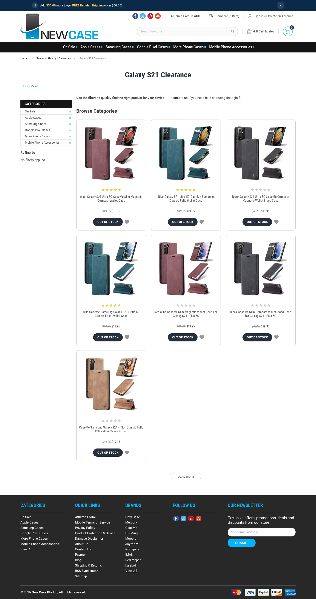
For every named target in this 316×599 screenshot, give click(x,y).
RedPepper (133, 560)
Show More (30, 86)
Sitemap (81, 576)
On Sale (69, 47)
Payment (81, 555)
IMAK (129, 555)
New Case (132, 517)
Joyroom (131, 544)
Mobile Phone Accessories (230, 47)
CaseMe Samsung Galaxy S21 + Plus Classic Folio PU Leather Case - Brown (111, 429)
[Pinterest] (150, 16)
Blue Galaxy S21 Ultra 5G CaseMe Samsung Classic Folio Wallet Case (186, 199)
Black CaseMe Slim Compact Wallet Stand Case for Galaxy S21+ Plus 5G (260, 314)
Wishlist (127, 222)
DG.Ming (131, 533)
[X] (143, 16)
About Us (81, 544)
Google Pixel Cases (152, 47)
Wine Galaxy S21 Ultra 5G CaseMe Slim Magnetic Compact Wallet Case (111, 199)
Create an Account (280, 16)
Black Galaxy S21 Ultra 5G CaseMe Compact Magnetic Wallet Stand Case (260, 199)
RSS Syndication (86, 571)
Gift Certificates (263, 31)
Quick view (111, 153)
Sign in (259, 16)
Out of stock (107, 222)
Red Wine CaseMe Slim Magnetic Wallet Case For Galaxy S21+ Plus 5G (185, 314)
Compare (227, 16)
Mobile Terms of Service (92, 522)
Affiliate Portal (85, 517)
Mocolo (131, 539)
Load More (186, 476)
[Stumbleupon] (158, 16)
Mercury (131, 522)
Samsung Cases (119, 47)
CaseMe (131, 528)
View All (26, 549)
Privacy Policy (85, 528)
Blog (78, 560)
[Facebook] (135, 16)
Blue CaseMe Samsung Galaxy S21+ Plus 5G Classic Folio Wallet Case (111, 314)
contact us (180, 98)
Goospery (132, 549)
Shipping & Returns (88, 565)
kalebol (130, 565)
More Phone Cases (188, 47)
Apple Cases (90, 47)
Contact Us (83, 549)
